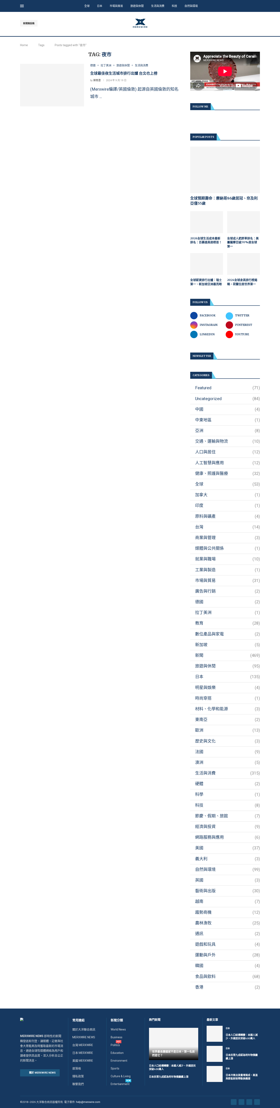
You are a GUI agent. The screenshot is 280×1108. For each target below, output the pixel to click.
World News (118, 1029)
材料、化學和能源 (227, 708)
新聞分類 (117, 1020)
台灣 (227, 527)
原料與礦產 (227, 516)
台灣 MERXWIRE (82, 1045)
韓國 (227, 965)
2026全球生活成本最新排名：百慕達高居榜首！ (206, 240)
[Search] (258, 6)
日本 (99, 5)
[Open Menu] (22, 6)
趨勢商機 (227, 912)
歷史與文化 (227, 741)
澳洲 (227, 762)
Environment (119, 1060)
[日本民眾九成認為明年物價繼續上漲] (215, 1054)
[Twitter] (249, 23)
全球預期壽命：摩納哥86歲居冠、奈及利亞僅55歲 (224, 201)
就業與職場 (227, 559)
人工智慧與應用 (227, 462)
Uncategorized (227, 398)
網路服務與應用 (227, 837)
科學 (227, 794)
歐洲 (227, 730)
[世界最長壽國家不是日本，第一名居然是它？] (173, 1044)
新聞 (227, 655)
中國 (227, 409)
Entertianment (120, 1084)
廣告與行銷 (227, 591)
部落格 (76, 1068)
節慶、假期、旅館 (227, 816)
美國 (227, 848)
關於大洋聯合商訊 (83, 1029)
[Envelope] (257, 1102)
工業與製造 (227, 569)
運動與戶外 (227, 955)
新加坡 (227, 644)
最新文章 (212, 1019)
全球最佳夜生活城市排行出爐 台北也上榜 (123, 73)
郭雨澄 (97, 80)
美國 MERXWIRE (82, 1060)
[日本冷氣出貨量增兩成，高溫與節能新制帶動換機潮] (215, 1074)
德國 (227, 601)
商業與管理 (227, 537)
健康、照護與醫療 (227, 473)
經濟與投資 (227, 826)
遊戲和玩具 (227, 944)
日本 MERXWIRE (82, 1052)
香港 (227, 987)
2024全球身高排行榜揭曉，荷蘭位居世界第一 (242, 282)
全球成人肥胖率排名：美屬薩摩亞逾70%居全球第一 (243, 242)
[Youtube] (254, 23)
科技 (174, 5)
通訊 (227, 933)
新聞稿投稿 (28, 23)
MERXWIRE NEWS (83, 1037)
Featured (227, 387)
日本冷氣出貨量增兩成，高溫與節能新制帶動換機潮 (242, 1077)
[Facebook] (244, 23)
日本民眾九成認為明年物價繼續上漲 (168, 1076)
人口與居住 (227, 452)
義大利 (227, 858)
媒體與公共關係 (227, 548)
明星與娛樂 (227, 687)
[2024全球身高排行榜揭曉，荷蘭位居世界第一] (243, 264)
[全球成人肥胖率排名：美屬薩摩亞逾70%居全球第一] (243, 222)
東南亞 (227, 719)
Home (24, 45)
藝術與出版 (227, 890)
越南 (227, 901)
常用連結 (78, 1020)
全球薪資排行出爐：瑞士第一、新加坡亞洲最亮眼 (206, 282)
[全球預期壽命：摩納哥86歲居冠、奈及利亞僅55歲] (225, 170)
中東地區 (227, 420)
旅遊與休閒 (137, 5)
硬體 (227, 783)
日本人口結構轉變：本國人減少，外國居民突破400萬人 (242, 1036)
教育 (227, 623)
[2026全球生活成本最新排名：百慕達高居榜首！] (206, 222)
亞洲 (227, 430)
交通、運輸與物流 (227, 441)
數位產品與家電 (227, 634)
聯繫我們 (78, 1084)
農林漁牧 (227, 923)
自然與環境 (191, 5)
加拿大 (227, 494)
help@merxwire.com (88, 1101)
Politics (115, 1045)
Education (117, 1052)
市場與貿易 (116, 5)
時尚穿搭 (227, 698)
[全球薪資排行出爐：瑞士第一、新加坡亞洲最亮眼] (206, 264)
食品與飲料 (227, 976)
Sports (115, 1068)
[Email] (258, 23)
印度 (227, 505)
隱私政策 (78, 1076)
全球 (87, 5)
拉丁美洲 (227, 612)
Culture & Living (121, 1076)
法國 (227, 751)
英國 (227, 880)
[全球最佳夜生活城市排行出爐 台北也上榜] (52, 85)
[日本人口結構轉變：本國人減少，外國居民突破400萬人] (215, 1034)
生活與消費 (157, 5)
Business (116, 1037)
